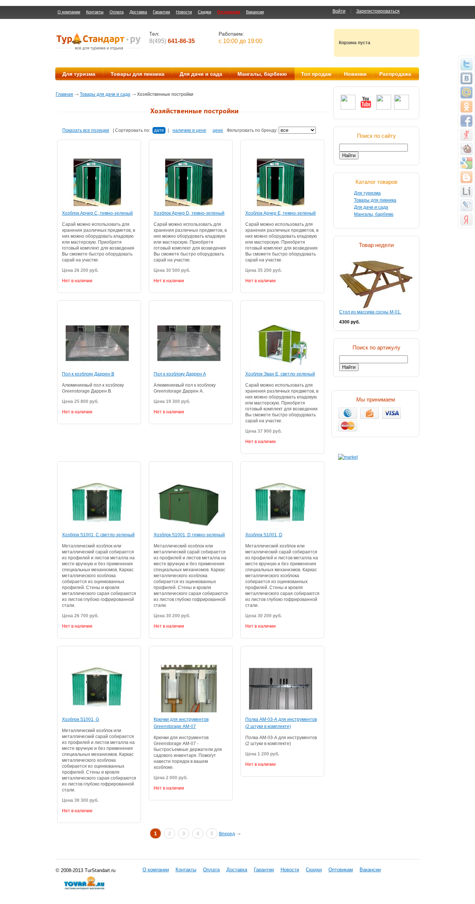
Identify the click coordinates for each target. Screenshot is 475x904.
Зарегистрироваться (378, 11)
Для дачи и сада (201, 74)
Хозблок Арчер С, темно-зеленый (97, 213)
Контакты (95, 12)
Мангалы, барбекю (262, 74)
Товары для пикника (137, 74)
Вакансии (255, 12)
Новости (184, 12)
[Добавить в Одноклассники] (466, 107)
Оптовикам (228, 12)
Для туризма (78, 74)
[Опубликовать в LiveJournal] (466, 205)
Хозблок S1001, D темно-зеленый (189, 534)
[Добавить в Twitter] (466, 64)
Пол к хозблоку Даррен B (88, 374)
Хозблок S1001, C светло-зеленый (98, 534)
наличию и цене (189, 130)
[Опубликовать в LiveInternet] (466, 191)
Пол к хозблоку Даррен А (180, 374)
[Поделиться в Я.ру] (466, 135)
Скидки (204, 12)
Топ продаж (316, 74)
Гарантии (161, 12)
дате (159, 130)
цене (218, 130)
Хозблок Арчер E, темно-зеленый (280, 213)
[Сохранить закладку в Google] (466, 163)
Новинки (355, 74)
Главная (64, 94)
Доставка (138, 12)
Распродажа (395, 74)
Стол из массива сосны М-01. (370, 312)
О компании (69, 12)
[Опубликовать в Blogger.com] (466, 177)
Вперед (227, 833)
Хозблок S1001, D (263, 534)
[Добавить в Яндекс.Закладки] (466, 219)
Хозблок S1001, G (80, 719)
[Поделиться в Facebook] (466, 121)
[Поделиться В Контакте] (466, 78)
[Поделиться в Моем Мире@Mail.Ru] (466, 92)
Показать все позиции (85, 130)
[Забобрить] (466, 149)
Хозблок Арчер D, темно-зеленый (189, 213)
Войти (338, 11)
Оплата (116, 12)
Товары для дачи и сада (105, 94)
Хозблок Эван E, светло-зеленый (280, 374)
